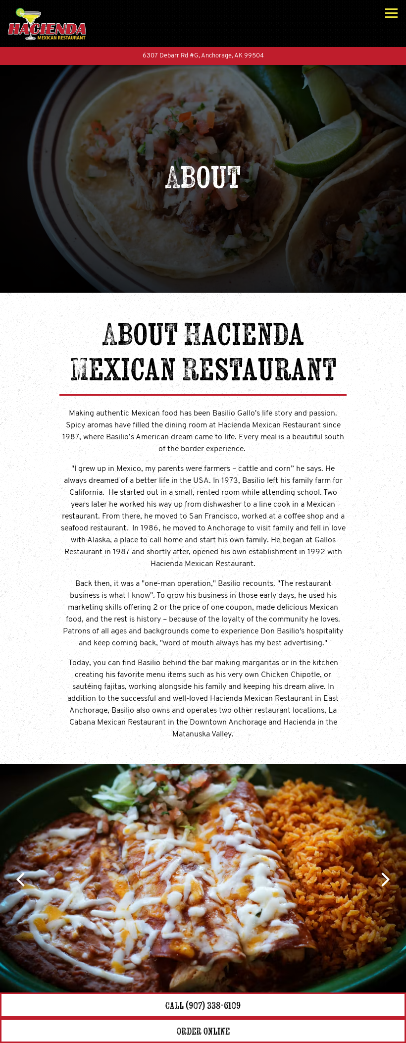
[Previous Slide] (19, 878)
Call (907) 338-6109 (203, 1005)
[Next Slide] (386, 878)
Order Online (243, 1030)
